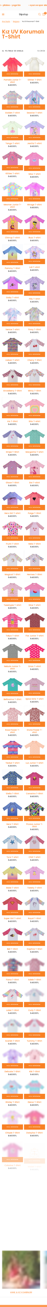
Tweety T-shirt (34, 888)
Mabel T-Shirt (34, 1163)
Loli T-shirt (34, 267)
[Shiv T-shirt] (34, 407)
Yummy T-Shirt (34, 1041)
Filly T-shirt (34, 299)
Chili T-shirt (34, 857)
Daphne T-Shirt (34, 949)
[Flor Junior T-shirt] (34, 622)
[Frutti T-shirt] (12, 530)
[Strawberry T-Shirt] (12, 377)
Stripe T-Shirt (12, 452)
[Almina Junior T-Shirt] (12, 1213)
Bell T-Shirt (12, 949)
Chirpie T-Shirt (12, 1133)
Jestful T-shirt (34, 143)
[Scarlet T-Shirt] (12, 1027)
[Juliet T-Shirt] (12, 996)
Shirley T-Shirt (12, 1102)
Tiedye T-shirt (12, 763)
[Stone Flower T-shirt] (34, 716)
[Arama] (39, 14)
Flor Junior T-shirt (35, 636)
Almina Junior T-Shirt (12, 1228)
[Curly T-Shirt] (34, 996)
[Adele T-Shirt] (34, 966)
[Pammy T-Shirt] (12, 254)
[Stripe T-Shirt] (12, 438)
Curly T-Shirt (34, 1010)
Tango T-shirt (12, 143)
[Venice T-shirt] (12, 315)
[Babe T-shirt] (12, 874)
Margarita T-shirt (34, 452)
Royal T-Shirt (34, 918)
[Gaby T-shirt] (12, 285)
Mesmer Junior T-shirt (12, 206)
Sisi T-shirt (34, 482)
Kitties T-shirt (12, 173)
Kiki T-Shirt (34, 1071)
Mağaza (16, 21)
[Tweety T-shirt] (34, 874)
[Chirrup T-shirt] (12, 224)
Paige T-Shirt (34, 513)
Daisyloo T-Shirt (34, 1133)
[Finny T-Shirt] (34, 315)
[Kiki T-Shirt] (34, 1057)
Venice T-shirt (12, 329)
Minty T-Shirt (34, 391)
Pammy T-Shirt (12, 268)
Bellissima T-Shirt (12, 699)
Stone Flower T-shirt (34, 731)
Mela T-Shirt (34, 544)
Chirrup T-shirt (12, 237)
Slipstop (23, 14)
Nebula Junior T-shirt (12, 667)
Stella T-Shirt (12, 793)
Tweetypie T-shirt (12, 605)
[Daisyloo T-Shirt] (34, 1119)
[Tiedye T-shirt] (12, 749)
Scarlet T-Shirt (12, 1041)
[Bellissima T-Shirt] (12, 685)
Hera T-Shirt (12, 824)
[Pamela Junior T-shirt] (12, 66)
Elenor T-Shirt (34, 1102)
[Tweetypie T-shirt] (12, 591)
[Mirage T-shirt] (34, 191)
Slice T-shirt (35, 605)
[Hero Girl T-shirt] (12, 499)
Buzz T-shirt (35, 237)
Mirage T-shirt (34, 205)
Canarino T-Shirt (34, 793)
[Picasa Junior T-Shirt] (34, 810)
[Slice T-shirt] (34, 591)
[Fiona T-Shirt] (12, 966)
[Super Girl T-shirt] (12, 904)
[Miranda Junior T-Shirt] (34, 1180)
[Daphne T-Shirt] (34, 935)
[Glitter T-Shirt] (34, 66)
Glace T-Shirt (12, 482)
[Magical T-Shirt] (12, 560)
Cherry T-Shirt (34, 360)
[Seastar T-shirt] (34, 99)
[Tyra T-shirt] (12, 843)
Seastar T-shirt (34, 113)
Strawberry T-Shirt (12, 391)
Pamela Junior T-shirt (12, 81)
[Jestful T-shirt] (34, 129)
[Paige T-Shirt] (34, 499)
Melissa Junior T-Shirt (12, 1195)
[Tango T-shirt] (12, 129)
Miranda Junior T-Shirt (34, 1195)
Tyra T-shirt (13, 857)
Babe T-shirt (12, 888)
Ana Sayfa (6, 21)
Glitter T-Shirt (35, 80)
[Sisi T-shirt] (34, 469)
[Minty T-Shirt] (34, 377)
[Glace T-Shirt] (12, 469)
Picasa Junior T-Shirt (34, 825)
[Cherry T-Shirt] (34, 346)
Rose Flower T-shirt (12, 731)
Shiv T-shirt (34, 421)
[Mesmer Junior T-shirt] (12, 191)
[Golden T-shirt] (12, 99)
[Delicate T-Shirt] (12, 1057)
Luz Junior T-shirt (34, 763)
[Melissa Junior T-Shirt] (12, 1180)
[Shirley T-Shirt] (12, 1088)
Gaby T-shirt (12, 297)
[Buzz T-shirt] (34, 224)
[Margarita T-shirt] (34, 438)
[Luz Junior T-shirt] (34, 749)
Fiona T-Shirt (12, 980)
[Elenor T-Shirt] (34, 1088)
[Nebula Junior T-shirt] (12, 652)
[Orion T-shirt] (34, 652)
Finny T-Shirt (34, 329)
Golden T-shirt (12, 113)
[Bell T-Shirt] (12, 935)
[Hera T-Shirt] (12, 810)
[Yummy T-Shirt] (34, 1027)
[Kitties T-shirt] (12, 160)
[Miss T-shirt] (34, 160)
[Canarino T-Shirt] (34, 779)
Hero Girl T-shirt (12, 513)
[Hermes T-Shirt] (34, 560)
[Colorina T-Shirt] (12, 1149)
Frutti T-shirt (12, 544)
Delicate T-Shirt (12, 1071)
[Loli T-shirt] (34, 254)
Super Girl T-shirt (12, 918)
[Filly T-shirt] (34, 285)
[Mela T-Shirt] (34, 530)
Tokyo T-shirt (12, 636)
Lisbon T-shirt (12, 360)
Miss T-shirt (35, 174)
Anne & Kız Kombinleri (21, 1292)
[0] (43, 14)
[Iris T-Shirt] (12, 407)
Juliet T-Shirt (12, 1010)
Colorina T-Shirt (12, 1163)
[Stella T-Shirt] (12, 779)
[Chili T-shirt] (34, 843)
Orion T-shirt (34, 666)
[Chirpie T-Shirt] (12, 1119)
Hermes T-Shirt (34, 574)
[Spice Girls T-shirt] (34, 685)
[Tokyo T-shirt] (12, 622)
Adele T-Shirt (34, 980)
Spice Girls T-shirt (35, 699)
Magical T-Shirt (12, 574)
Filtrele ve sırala (14, 51)
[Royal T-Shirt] (34, 904)
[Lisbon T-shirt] (12, 346)
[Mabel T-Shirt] (34, 1149)
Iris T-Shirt (12, 421)
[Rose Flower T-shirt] (12, 716)
